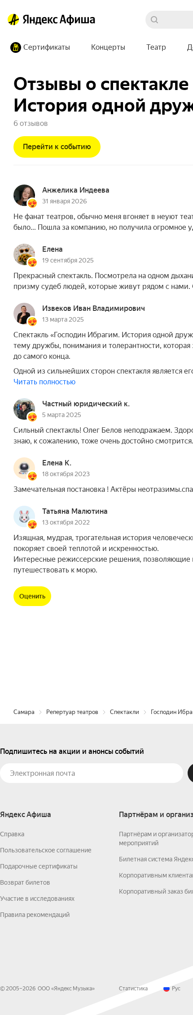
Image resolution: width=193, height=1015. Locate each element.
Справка (12, 834)
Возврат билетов (25, 882)
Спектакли (124, 712)
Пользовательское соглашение (46, 850)
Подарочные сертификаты (39, 866)
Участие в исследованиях (37, 898)
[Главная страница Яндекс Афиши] (13, 20)
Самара (24, 712)
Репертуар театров (72, 712)
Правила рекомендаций (35, 914)
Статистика (133, 988)
